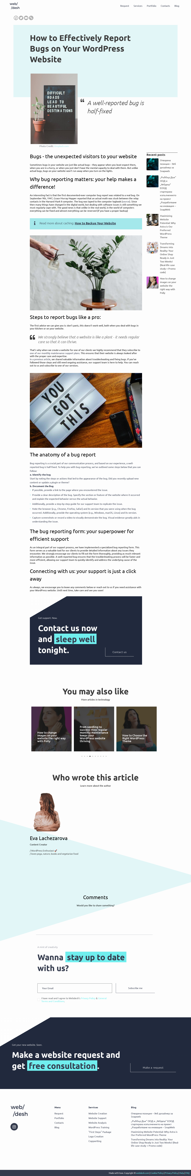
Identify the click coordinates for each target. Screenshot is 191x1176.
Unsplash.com (61, 145)
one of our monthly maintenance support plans (55, 353)
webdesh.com (142, 1173)
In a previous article (40, 359)
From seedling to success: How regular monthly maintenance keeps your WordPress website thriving (94, 734)
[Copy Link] (31, 18)
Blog (176, 5)
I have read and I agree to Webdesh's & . (74, 1000)
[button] (81, 756)
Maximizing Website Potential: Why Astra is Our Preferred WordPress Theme (168, 226)
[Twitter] (21, 18)
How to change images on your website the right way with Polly (168, 285)
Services (138, 5)
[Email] (26, 18)
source (125, 201)
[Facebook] (16, 18)
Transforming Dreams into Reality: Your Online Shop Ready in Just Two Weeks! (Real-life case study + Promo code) (167, 258)
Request (124, 5)
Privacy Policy (171, 1173)
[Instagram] (14, 1126)
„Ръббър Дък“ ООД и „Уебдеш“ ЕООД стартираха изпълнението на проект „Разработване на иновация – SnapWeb (153, 1124)
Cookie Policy (157, 1173)
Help (182, 1173)
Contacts (165, 5)
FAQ (187, 1173)
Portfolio (151, 5)
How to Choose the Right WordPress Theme (134, 738)
